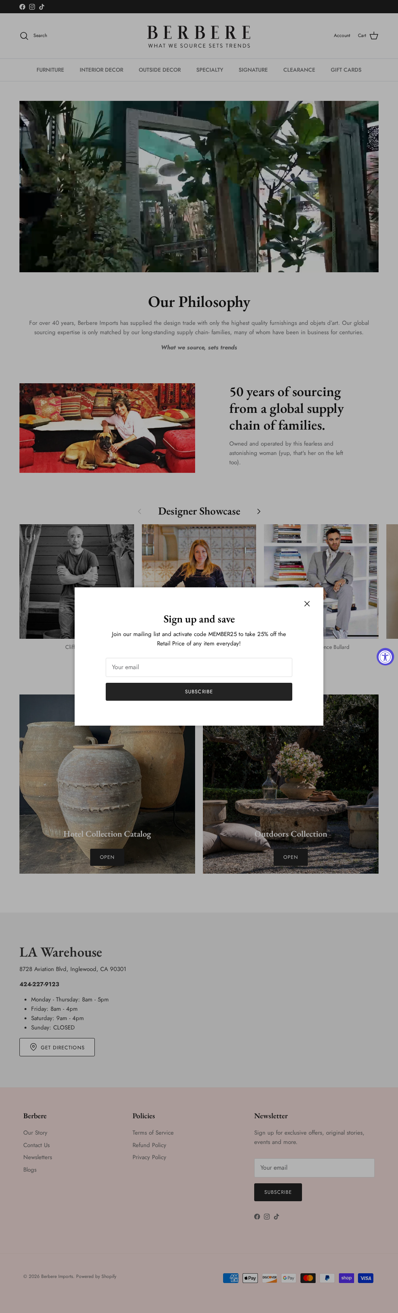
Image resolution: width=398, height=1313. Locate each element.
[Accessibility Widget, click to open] (385, 656)
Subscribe (199, 691)
